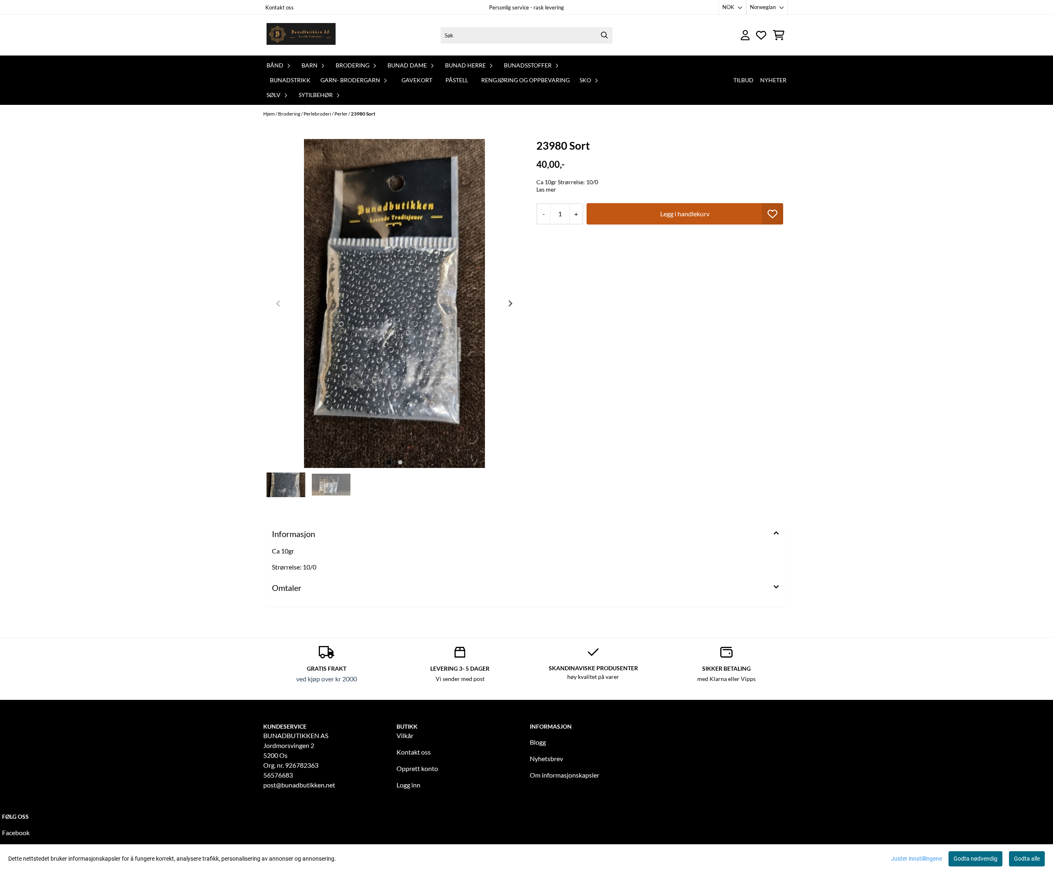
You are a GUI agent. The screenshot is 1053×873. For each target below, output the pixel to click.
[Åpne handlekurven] (779, 35)
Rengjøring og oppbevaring (525, 79)
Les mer (546, 189)
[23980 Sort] (394, 303)
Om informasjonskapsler (564, 775)
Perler (341, 114)
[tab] (388, 461)
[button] (772, 214)
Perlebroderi (318, 114)
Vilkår (405, 735)
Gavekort (416, 79)
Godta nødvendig (975, 858)
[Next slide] (510, 303)
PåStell (456, 79)
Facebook (16, 832)
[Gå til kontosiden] (745, 35)
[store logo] (301, 35)
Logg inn (408, 785)
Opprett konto (417, 768)
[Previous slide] (278, 303)
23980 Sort (363, 114)
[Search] (604, 35)
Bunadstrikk (290, 79)
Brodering (289, 114)
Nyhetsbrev (546, 758)
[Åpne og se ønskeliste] (761, 35)
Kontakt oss (279, 7)
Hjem (269, 114)
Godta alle (1027, 858)
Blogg (538, 742)
